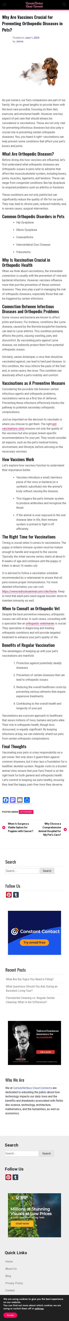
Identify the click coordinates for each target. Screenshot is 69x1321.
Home (9, 1261)
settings (39, 1308)
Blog (8, 1276)
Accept (10, 1315)
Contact (10, 1290)
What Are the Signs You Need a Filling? (30, 979)
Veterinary (26, 812)
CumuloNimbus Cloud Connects (32, 1088)
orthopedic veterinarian (40, 623)
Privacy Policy (14, 1283)
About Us (11, 1268)
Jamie (19, 41)
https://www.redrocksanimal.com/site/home (29, 591)
